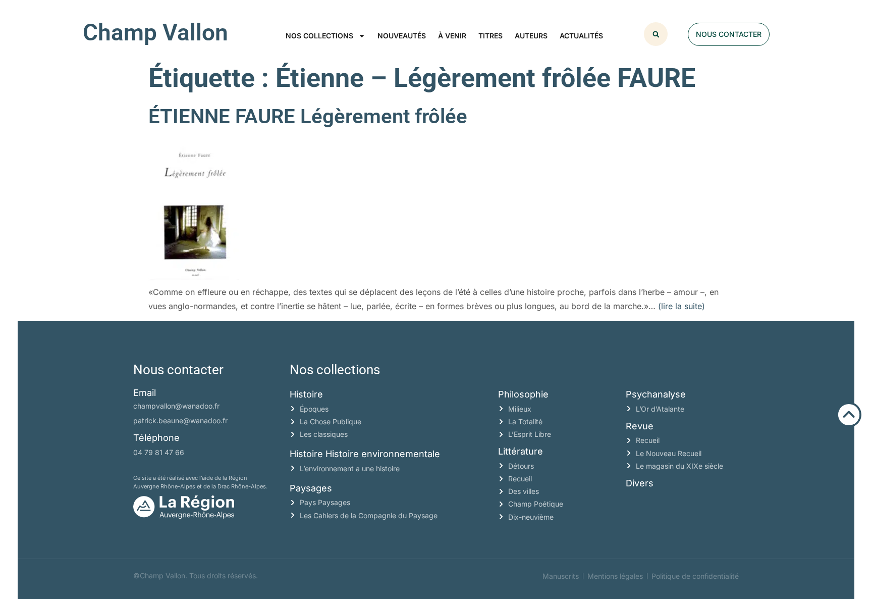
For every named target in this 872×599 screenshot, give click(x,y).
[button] (656, 34)
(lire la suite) (681, 306)
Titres (490, 35)
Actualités (581, 35)
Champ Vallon (155, 32)
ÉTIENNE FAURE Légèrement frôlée (307, 116)
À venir (452, 35)
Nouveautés (401, 35)
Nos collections (319, 35)
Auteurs (531, 35)
